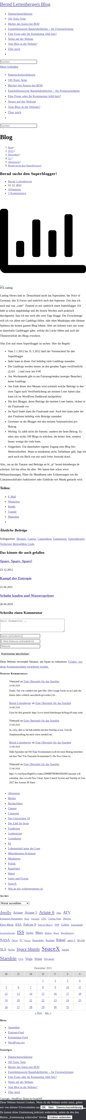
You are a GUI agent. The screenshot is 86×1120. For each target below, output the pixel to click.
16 (55, 993)
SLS (3, 949)
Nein (51, 1107)
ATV (67, 912)
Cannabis (35, 919)
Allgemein (14, 189)
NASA (5, 940)
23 (55, 1000)
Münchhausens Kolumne (22, 853)
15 (43, 993)
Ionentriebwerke (7, 933)
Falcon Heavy (45, 924)
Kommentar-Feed (18, 1037)
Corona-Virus (54, 919)
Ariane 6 (46, 912)
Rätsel (11, 873)
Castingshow (45, 538)
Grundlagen (14, 838)
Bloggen (21, 538)
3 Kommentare (17, 193)
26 (6, 1007)
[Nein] (84, 1108)
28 (30, 1007)
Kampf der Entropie (16, 578)
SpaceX (12, 883)
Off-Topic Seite (17, 80)
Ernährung (14, 828)
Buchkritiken (15, 803)
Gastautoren (60, 538)
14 (30, 993)
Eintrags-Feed (16, 1032)
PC (21, 940)
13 (18, 993)
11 (79, 987)
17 (67, 993)
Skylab (81, 940)
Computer (13, 813)
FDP (57, 924)
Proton (27, 940)
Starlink (65, 949)
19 (6, 1000)
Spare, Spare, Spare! (16, 561)
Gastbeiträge (15, 833)
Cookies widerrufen (60, 1117)
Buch (26, 919)
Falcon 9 (29, 924)
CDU (43, 918)
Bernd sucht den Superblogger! (25, 165)
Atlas (58, 913)
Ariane (18, 913)
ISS (20, 932)
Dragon (67, 918)
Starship (8, 958)
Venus (38, 959)
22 (43, 1000)
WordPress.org (16, 1042)
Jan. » (48, 1012)
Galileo (65, 924)
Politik (12, 863)
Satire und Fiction (18, 878)
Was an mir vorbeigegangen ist (25, 888)
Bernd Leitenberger (20, 181)
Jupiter (30, 932)
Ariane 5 (31, 913)
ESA (18, 924)
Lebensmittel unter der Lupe (24, 848)
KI (9, 843)
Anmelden (14, 1027)
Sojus (11, 949)
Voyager (49, 959)
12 (6, 993)
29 (43, 1007)
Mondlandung (67, 933)
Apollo (5, 912)
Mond (56, 933)
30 (55, 1007)
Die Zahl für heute (18, 823)
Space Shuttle (28, 949)
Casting (32, 538)
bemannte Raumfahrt (11, 918)
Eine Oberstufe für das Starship (41, 681)
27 (18, 1007)
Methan (48, 933)
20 (18, 1000)
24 (67, 1000)
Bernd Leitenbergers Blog (25, 4)
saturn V (71, 940)
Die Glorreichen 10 (19, 818)
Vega (28, 959)
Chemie (12, 808)
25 (79, 1000)
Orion (15, 940)
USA (20, 959)
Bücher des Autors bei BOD (25, 85)
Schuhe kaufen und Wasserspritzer (27, 596)
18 (79, 993)
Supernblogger (76, 538)
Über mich (14, 112)
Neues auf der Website (22, 101)
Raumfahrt (14, 868)
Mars (39, 933)
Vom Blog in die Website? (24, 107)
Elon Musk (7, 924)
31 (67, 1007)
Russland (50, 940)
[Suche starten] (39, 126)
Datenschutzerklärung (21, 74)
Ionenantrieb (77, 924)
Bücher (12, 798)
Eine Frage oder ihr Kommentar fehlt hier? (34, 96)
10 (67, 987)
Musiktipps (14, 858)
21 (30, 1000)
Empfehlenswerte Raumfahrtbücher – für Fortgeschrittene (44, 90)
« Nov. (38, 1012)
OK (44, 1107)
